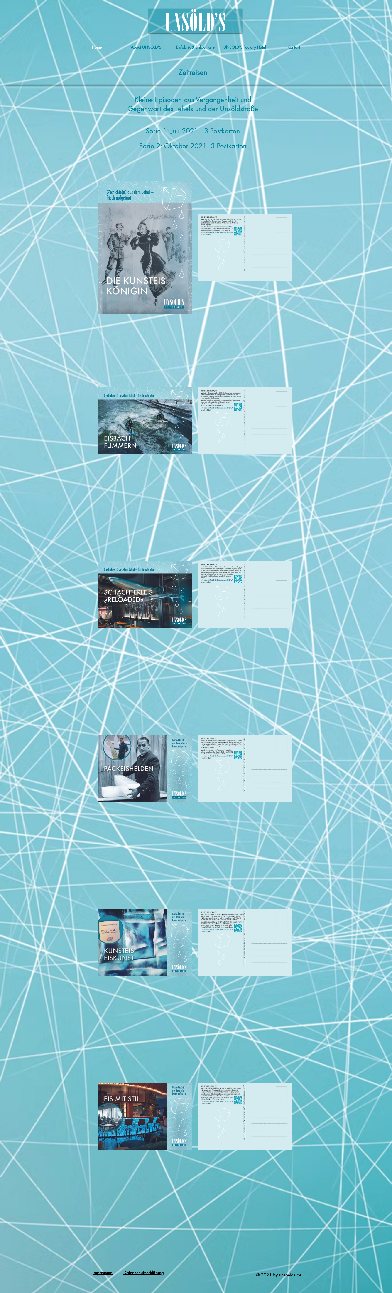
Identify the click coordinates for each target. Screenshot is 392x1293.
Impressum (103, 1273)
